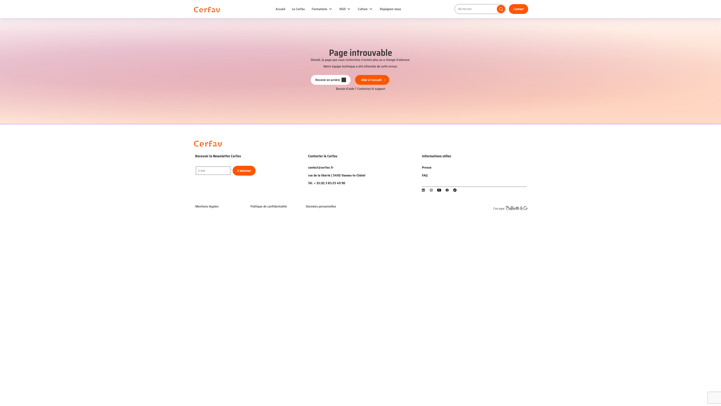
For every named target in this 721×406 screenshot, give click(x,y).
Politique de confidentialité (268, 206)
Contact (518, 9)
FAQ (425, 175)
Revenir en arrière (327, 80)
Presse (426, 167)
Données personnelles (321, 206)
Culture (363, 9)
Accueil (280, 9)
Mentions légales (207, 206)
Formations (319, 9)
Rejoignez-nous (390, 9)
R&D (342, 9)
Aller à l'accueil (371, 80)
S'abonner (244, 170)
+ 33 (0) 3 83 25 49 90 (329, 183)
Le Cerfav (298, 9)
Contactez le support (371, 88)
